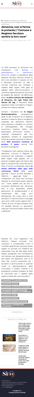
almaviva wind (9, 295)
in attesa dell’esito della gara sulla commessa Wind (17, 168)
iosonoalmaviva (10, 298)
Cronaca (6, 20)
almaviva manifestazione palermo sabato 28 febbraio (16, 291)
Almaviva (6, 281)
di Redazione (5, 40)
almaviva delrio (10, 284)
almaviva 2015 (20, 281)
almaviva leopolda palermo (16, 287)
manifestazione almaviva (14, 302)
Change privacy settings (17, 392)
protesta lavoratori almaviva (13, 305)
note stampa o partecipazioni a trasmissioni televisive (17, 72)
